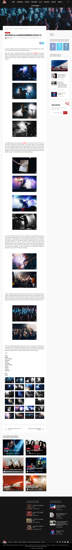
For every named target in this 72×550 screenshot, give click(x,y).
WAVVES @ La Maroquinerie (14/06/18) (13, 469)
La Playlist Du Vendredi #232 (38, 520)
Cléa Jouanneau (32, 471)
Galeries (53, 2)
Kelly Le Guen (9, 37)
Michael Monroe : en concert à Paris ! (35, 451)
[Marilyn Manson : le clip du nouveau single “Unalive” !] (54, 75)
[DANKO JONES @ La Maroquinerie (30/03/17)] (13, 483)
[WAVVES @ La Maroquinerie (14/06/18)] (13, 465)
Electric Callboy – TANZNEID (62, 94)
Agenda (60, 2)
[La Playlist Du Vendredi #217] (29, 506)
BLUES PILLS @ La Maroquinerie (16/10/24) (11, 451)
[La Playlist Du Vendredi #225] (29, 513)
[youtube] (68, 542)
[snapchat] (65, 542)
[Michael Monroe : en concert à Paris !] (36, 447)
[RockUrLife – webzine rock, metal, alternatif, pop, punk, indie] (5, 542)
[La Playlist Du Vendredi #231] (29, 527)
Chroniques (20, 2)
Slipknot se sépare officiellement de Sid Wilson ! (59, 69)
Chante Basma (9, 453)
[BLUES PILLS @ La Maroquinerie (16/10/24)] (13, 447)
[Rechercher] (68, 2)
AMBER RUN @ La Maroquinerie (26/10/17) (34, 469)
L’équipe (15, 542)
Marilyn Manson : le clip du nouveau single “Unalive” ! (62, 76)
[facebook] (57, 542)
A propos (10, 542)
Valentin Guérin (9, 471)
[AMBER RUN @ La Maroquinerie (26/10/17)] (36, 465)
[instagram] (62, 542)
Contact (43, 542)
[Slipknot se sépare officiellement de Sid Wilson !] (59, 65)
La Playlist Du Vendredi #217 (38, 506)
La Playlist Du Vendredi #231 (38, 527)
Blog (40, 2)
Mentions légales (22, 542)
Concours (46, 2)
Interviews (34, 2)
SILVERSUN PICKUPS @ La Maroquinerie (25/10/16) (32, 487)
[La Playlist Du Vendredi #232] (29, 520)
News (13, 2)
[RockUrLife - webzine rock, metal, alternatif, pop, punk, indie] (4, 1)
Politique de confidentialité (34, 542)
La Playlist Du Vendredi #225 (38, 513)
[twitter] (60, 542)
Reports (27, 2)
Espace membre (35, 5)
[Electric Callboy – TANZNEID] (54, 94)
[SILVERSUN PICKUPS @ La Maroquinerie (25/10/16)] (36, 483)
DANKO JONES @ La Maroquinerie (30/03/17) (12, 487)
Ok (30, 548)
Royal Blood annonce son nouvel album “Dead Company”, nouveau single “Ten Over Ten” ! (62, 85)
